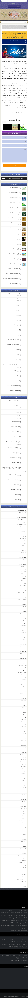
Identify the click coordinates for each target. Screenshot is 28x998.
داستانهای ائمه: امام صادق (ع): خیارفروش (15, 202)
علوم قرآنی (25, 771)
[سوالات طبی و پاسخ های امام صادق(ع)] (24, 458)
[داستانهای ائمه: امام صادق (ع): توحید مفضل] (24, 214)
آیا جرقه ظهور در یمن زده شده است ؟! (16, 489)
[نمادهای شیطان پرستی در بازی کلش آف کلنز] (24, 402)
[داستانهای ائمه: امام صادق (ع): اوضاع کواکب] (15, 127)
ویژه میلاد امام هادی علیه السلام (16, 370)
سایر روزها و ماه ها (23, 719)
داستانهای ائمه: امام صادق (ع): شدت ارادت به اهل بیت (13, 238)
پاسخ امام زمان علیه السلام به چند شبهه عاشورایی (14, 344)
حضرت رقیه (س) (24, 649)
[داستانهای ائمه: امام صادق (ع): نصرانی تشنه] (24, 224)
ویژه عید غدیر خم (18, 359)
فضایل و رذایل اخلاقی (23, 785)
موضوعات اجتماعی (24, 860)
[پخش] (25, 178)
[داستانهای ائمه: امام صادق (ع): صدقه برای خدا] (24, 259)
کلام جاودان (24, 801)
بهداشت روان (24, 606)
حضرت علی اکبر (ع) (23, 653)
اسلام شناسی (24, 548)
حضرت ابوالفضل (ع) (23, 644)
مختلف (25, 825)
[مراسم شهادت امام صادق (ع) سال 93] (24, 427)
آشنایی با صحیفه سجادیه (23, 510)
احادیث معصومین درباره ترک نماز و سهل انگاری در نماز (13, 447)
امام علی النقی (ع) (24, 583)
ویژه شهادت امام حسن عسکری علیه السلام (15, 298)
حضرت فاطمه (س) (23, 656)
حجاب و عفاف (24, 637)
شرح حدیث (24, 738)
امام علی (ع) (24, 580)
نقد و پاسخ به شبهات (23, 862)
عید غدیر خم (24, 773)
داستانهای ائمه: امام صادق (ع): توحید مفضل (15, 212)
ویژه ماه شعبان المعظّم (18, 494)
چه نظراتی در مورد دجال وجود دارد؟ (16, 452)
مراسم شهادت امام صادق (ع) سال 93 (16, 426)
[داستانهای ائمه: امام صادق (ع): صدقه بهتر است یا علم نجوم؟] (24, 264)
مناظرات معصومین (24, 848)
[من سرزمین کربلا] (24, 350)
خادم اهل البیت (23, 40)
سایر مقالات (24, 724)
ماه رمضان (25, 815)
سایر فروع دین (24, 721)
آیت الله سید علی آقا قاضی (22, 519)
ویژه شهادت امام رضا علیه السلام (16, 324)
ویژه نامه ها (24, 884)
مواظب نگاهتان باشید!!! (18, 499)
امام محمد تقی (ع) (23, 588)
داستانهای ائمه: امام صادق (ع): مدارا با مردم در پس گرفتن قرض (12, 233)
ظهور (25, 757)
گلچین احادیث (24, 808)
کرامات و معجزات (24, 799)
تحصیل (25, 618)
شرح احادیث (24, 736)
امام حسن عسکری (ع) (23, 569)
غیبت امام (25, 780)
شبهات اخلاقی (24, 733)
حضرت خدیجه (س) (23, 646)
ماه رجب (25, 813)
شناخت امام (24, 743)
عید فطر (25, 775)
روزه (25, 710)
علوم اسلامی (24, 768)
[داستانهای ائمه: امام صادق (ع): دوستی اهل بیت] (24, 229)
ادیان (25, 536)
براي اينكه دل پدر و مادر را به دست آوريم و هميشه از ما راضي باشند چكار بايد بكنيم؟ (12, 416)
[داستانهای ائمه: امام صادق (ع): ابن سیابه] (24, 199)
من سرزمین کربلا (18, 349)
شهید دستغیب (24, 745)
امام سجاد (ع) (24, 578)
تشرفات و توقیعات (24, 625)
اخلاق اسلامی (24, 531)
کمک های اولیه (24, 806)
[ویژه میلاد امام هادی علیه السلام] (24, 371)
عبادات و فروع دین (23, 761)
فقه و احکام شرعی (24, 790)
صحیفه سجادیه (24, 752)
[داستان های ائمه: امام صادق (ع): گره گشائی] (24, 209)
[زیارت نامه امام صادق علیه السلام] (24, 422)
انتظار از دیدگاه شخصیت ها (22, 599)
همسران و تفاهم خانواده (23, 869)
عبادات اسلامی (24, 759)
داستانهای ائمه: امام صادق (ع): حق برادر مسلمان (14, 268)
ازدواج (25, 541)
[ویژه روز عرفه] (24, 381)
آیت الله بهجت (24, 515)
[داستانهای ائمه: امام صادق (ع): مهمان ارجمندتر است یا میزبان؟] (24, 244)
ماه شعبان (25, 818)
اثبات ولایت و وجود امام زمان (22, 524)
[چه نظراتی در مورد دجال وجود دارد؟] (24, 453)
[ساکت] (7, 178)
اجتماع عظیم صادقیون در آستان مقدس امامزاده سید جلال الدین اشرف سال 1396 (12, 442)
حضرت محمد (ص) (23, 658)
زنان (25, 717)
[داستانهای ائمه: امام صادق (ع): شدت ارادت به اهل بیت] (24, 239)
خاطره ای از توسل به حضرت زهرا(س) (16, 405)
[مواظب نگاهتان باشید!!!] (24, 500)
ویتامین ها (25, 877)
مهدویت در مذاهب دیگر (23, 858)
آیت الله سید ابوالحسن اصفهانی (22, 517)
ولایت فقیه (24, 874)
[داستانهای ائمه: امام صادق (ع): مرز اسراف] (24, 249)
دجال (25, 696)
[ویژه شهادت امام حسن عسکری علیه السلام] (24, 300)
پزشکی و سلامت (24, 613)
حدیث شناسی (24, 642)
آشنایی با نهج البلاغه (23, 512)
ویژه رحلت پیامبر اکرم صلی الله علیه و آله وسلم (14, 314)
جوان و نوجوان (24, 632)
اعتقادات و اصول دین (23, 557)
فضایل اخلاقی (24, 783)
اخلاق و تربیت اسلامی (23, 533)
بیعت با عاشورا (19, 354)
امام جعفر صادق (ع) (23, 564)
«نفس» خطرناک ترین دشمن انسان (16, 462)
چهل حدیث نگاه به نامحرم (17, 484)
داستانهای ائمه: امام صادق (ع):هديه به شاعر (15, 283)
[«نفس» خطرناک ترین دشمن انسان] (24, 463)
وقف (25, 872)
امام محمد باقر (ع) (24, 585)
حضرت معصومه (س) (23, 660)
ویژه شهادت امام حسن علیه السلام (16, 319)
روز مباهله (25, 707)
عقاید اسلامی (24, 764)
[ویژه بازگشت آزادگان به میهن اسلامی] (24, 305)
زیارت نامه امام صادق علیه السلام (16, 421)
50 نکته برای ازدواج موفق (17, 436)
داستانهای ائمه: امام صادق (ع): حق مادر (15, 187)
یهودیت (25, 886)
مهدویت (25, 853)
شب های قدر (24, 731)
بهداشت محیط (24, 609)
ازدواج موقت (24, 545)
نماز (25, 865)
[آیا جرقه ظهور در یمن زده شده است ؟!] (24, 490)
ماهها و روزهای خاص (23, 820)
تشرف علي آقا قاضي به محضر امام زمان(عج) (15, 474)
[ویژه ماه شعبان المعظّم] (24, 495)
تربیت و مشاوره (24, 623)
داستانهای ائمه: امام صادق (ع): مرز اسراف (15, 248)
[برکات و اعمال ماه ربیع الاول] (24, 310)
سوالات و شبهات (24, 726)
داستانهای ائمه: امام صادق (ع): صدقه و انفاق (15, 253)
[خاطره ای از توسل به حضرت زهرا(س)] (24, 407)
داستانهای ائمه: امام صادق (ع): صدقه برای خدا (15, 258)
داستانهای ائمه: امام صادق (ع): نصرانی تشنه (15, 222)
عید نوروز (25, 778)
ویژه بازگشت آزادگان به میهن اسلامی (16, 304)
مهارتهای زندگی (24, 851)
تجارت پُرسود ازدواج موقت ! (17, 410)
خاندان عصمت (24, 674)
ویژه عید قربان (19, 375)
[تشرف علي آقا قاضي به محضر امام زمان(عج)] (24, 475)
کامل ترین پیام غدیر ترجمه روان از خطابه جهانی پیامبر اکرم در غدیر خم (12, 365)
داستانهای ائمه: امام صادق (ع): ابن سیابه (15, 197)
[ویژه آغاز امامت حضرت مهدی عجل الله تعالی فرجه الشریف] (24, 295)
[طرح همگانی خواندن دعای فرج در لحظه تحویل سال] (24, 480)
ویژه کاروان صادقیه (23, 881)
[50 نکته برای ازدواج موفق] (24, 438)
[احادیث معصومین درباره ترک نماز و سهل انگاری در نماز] (24, 448)
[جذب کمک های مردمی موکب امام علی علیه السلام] (24, 432)
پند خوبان (25, 616)
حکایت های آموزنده (23, 665)
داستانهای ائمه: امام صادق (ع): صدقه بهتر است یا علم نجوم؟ (13, 263)
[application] (14, 178)
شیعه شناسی (24, 750)
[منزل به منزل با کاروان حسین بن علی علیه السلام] (24, 340)
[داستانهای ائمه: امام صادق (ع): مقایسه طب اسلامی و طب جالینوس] (24, 279)
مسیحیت (25, 839)
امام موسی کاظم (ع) (23, 590)
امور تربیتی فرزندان (23, 595)
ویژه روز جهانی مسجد (18, 329)
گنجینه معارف (24, 811)
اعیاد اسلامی (24, 562)
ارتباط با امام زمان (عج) (23, 538)
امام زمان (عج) (24, 576)
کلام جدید (25, 804)
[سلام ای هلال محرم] (24, 335)
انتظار (25, 597)
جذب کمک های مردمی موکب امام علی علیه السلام (14, 431)
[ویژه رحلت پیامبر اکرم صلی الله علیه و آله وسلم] (24, 315)
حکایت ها (20, 26)
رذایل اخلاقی (24, 700)
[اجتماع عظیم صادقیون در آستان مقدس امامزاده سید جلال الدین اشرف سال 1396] (24, 443)
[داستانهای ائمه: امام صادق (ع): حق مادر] (23, 127)
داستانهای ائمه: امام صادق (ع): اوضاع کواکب (15, 192)
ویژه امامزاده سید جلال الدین (22, 879)
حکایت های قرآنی (24, 667)
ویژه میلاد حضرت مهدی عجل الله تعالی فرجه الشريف (14, 385)
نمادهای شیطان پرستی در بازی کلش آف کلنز (15, 400)
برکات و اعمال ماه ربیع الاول (17, 309)
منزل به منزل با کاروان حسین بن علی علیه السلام (14, 339)
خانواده (25, 677)
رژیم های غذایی (24, 703)
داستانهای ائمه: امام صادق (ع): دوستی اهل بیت (14, 227)
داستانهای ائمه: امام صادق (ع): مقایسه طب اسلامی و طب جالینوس (12, 278)
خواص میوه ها (24, 689)
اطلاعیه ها (25, 555)
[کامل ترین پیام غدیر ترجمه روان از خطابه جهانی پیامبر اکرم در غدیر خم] (24, 366)
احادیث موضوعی (24, 526)
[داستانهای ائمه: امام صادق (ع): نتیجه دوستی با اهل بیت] (24, 274)
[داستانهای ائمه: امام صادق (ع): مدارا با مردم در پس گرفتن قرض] (24, 234)
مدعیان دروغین (24, 827)
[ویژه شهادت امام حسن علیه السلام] (24, 320)
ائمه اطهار (25, 522)
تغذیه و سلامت (24, 627)
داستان (25, 691)
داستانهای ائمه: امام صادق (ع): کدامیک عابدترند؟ (14, 217)
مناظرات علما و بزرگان (23, 844)
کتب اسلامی (24, 797)
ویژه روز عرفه (19, 380)
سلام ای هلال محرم (18, 334)
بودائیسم (25, 611)
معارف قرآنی (24, 841)
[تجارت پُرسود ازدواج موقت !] (24, 412)
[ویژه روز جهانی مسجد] (24, 330)
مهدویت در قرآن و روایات (23, 855)
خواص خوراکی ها (24, 684)
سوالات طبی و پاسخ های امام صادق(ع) (15, 457)
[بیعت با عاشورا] (24, 355)
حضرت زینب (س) (24, 651)
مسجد (25, 834)
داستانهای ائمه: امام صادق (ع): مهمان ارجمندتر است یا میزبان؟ (12, 243)
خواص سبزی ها (24, 686)
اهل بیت (25, 602)
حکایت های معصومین (11, 40)
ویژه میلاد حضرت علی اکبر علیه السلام (15, 390)
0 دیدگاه (17, 43)
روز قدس (25, 705)
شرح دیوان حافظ (24, 740)
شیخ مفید (25, 747)
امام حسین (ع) (24, 571)
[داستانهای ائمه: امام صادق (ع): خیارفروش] (24, 204)
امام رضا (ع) (24, 573)
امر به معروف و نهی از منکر (22, 592)
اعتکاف (25, 559)
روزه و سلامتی (24, 712)
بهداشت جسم (24, 604)
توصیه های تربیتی (24, 630)
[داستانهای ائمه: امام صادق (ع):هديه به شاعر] (24, 284)
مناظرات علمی (24, 846)
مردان (25, 832)
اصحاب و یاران (24, 550)
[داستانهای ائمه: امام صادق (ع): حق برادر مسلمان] (24, 269)
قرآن (25, 792)
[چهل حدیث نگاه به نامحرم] (24, 485)
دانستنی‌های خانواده (23, 693)
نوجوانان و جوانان (24, 867)
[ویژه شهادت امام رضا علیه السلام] (24, 325)
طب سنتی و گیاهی (23, 754)
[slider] (4, 178)
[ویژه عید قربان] (24, 376)
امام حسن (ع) (24, 566)
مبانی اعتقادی (24, 822)
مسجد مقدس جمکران (23, 837)
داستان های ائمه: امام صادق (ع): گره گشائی (15, 207)
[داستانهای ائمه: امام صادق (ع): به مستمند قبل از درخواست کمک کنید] (14, 51)
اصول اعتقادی (24, 552)
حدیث (25, 639)
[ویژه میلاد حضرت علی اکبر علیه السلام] (24, 391)
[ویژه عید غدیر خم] (24, 361)
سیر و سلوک (24, 728)
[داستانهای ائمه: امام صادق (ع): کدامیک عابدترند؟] (24, 219)
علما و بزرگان (24, 766)
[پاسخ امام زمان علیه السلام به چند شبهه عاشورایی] (24, 345)
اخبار (25, 529)
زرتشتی (25, 714)
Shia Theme (26, 994)
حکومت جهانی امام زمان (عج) (22, 672)
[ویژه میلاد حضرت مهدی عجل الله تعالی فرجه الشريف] (24, 386)
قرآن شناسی (24, 794)
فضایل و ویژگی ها (24, 787)
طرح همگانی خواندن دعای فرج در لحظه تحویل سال (14, 479)
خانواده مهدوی (24, 681)
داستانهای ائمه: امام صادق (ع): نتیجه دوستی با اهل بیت (13, 273)
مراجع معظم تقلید (24, 830)
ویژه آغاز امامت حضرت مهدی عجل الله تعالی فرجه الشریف (13, 293)
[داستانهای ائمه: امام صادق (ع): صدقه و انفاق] (24, 254)
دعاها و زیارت (24, 698)
